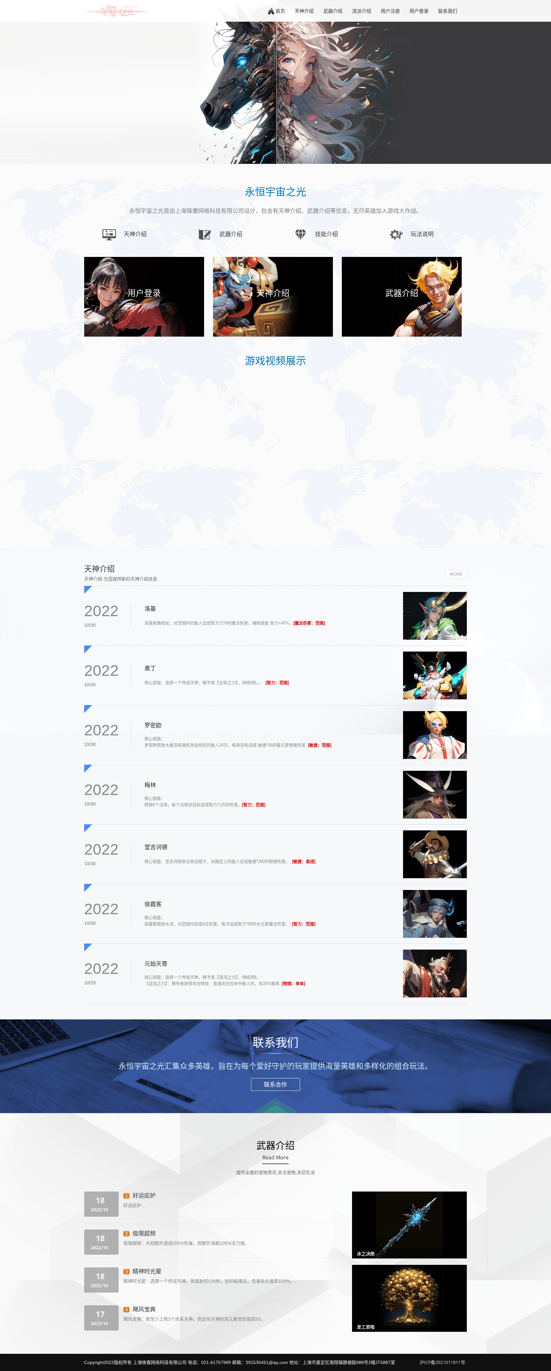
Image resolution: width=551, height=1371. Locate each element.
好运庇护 (144, 1195)
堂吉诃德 (155, 847)
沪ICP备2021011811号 (442, 1362)
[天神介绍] (435, 616)
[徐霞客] (435, 914)
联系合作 (275, 1084)
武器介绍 (332, 11)
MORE (456, 574)
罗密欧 (153, 725)
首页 (280, 11)
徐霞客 (153, 904)
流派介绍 (361, 11)
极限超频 (144, 1233)
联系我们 (447, 11)
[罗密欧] (435, 735)
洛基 (150, 608)
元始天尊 (155, 963)
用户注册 (390, 11)
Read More (275, 1157)
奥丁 (150, 668)
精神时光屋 (147, 1271)
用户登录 (419, 11)
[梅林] (435, 795)
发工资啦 (366, 1327)
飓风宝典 (144, 1309)
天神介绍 (304, 11)
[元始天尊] (435, 973)
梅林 (150, 785)
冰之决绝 (366, 1254)
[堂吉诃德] (435, 854)
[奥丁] (435, 675)
